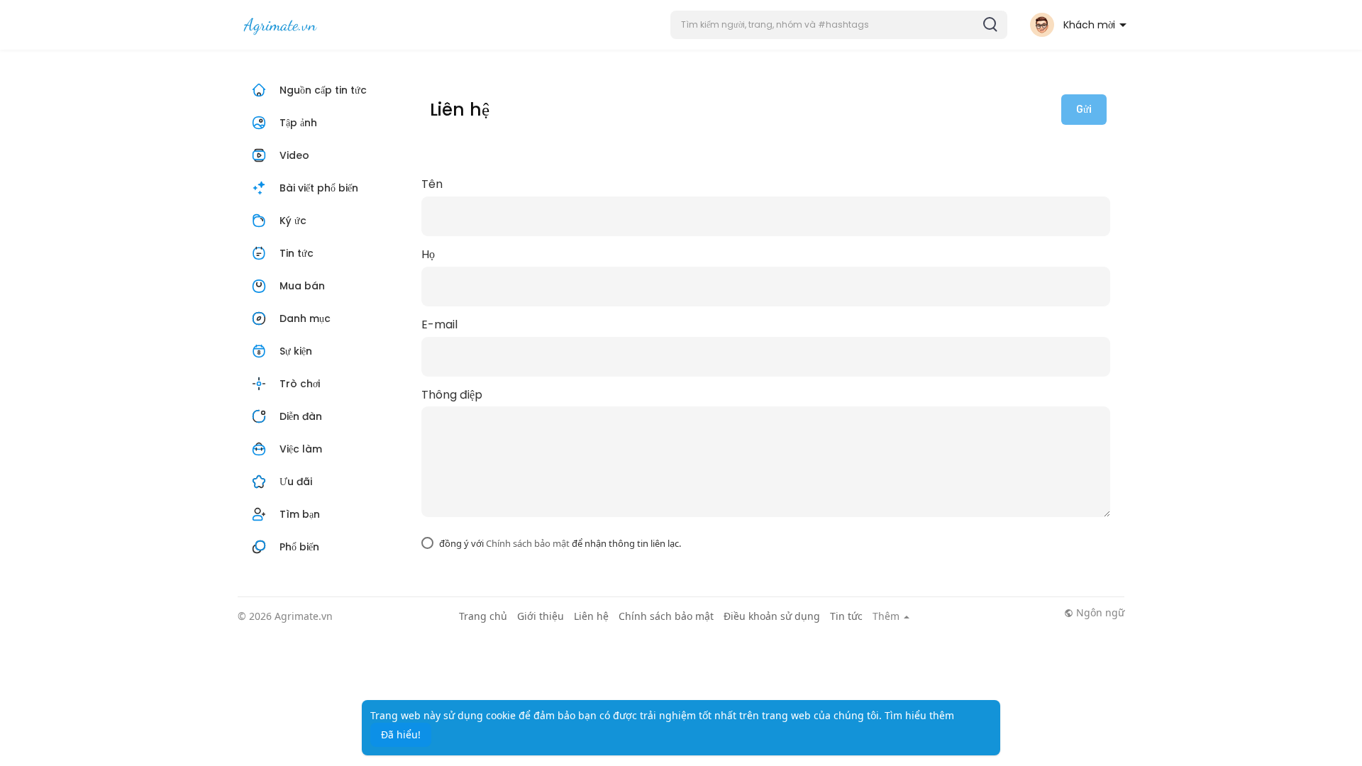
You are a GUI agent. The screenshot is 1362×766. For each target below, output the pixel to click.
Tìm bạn (299, 514)
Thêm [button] (887, 616)
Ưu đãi (295, 481)
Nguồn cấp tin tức (323, 90)
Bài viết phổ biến (318, 188)
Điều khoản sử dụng (772, 616)
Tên (432, 184)
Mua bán (302, 286)
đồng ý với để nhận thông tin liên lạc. (560, 543)
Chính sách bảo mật (528, 543)
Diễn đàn (300, 416)
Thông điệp (451, 395)
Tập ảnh (298, 123)
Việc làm (300, 449)
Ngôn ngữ (1098, 613)
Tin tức (296, 253)
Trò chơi (299, 384)
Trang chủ (483, 616)
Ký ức (292, 220)
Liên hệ (591, 616)
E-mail (439, 325)
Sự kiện (295, 351)
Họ (428, 254)
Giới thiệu (540, 616)
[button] (838, 25)
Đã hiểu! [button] (401, 734)
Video (293, 155)
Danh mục (305, 318)
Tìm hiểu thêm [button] (919, 715)
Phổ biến (299, 547)
